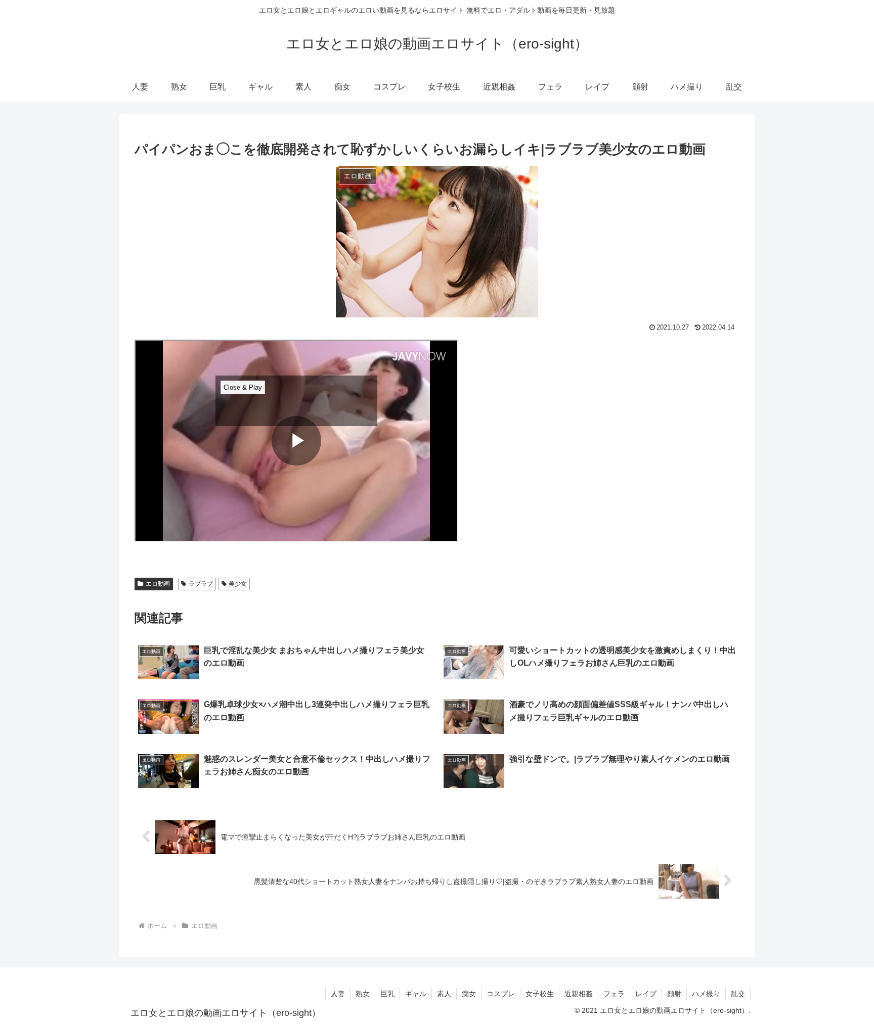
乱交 (738, 994)
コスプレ (501, 994)
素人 (444, 994)
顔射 (674, 994)
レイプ (646, 994)
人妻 (338, 994)
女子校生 (540, 994)
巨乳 (387, 994)
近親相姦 (578, 994)
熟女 (363, 994)
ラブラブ (201, 583)
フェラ (614, 994)
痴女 (469, 994)
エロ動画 (158, 583)
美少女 (238, 583)
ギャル (415, 994)
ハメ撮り (706, 994)
